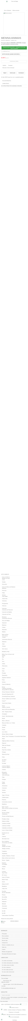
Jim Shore (4, 759)
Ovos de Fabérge (6, 620)
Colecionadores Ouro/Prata (8, 915)
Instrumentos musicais (7, 801)
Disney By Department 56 (7, 694)
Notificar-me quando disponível (11, 54)
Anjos (3, 644)
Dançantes (4, 629)
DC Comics (4, 875)
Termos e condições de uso (8, 945)
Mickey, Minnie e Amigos (7, 734)
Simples (4, 582)
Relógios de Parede (6, 846)
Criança (3, 627)
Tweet (5, 73)
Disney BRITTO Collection (8, 689)
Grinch (3, 881)
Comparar (10, 65)
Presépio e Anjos (5, 819)
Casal (3, 668)
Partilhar (12, 73)
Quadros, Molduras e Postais (8, 855)
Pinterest (21, 73)
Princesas (4, 590)
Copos (3, 834)
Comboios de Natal (6, 823)
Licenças (4, 871)
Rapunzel (4, 743)
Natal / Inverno (5, 806)
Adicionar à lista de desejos (8, 67)
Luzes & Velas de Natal (7, 830)
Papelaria (4, 863)
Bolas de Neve (5, 634)
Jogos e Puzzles (5, 795)
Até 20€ (3, 913)
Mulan (3, 738)
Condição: (12, 40)
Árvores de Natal (5, 812)
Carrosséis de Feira (6, 614)
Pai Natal (4, 763)
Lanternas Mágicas (6, 766)
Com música (5, 635)
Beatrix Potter (5, 879)
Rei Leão (4, 747)
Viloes (3, 757)
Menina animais (14, 921)
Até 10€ (3, 911)
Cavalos (4, 637)
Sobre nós (4, 947)
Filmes (3, 705)
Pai (3, 659)
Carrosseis (4, 788)
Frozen (3, 729)
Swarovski (4, 622)
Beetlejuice (4, 886)
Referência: (3, 40)
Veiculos (4, 792)
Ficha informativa (6, 80)
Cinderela (4, 725)
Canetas (4, 866)
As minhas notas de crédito (8, 965)
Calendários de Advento (7, 828)
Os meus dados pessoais (7, 969)
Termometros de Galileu (7, 842)
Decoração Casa (5, 838)
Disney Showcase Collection (8, 692)
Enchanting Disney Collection (8, 696)
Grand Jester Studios (6, 703)
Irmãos (3, 663)
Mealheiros (4, 804)
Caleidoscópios (5, 797)
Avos (3, 661)
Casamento (4, 908)
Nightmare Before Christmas (8, 740)
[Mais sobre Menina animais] (5, 922)
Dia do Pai (4, 899)
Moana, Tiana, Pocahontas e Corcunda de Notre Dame (14, 736)
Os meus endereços (6, 967)
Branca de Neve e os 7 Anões (8, 723)
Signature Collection (6, 677)
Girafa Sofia (4, 598)
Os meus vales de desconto (8, 971)
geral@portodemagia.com (10, 988)
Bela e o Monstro (5, 720)
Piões (3, 777)
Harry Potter (4, 872)
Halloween (4, 901)
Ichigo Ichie (4, 888)
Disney (3, 687)
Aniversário (4, 906)
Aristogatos (4, 714)
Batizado (4, 903)
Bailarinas (4, 588)
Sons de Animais (5, 775)
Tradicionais (4, 773)
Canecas (4, 836)
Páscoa (3, 894)
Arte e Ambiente (5, 841)
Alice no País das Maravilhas (8, 709)
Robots (3, 783)
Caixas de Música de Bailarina (8, 587)
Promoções (4, 933)
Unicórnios (4, 600)
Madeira (4, 631)
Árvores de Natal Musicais (8, 816)
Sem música (5, 648)
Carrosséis (4, 608)
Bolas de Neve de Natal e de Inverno (10, 808)
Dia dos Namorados (6, 892)
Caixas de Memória (6, 684)
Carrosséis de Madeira (7, 612)
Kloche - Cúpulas (5, 860)
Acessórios (4, 584)
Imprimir (4, 65)
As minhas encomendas (7, 960)
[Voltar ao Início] (1, 10)
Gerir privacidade (4, 1001)
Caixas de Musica (6, 577)
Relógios (4, 845)
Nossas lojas (5, 940)
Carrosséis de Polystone (7, 609)
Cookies (3, 949)
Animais (4, 595)
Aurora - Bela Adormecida (7, 716)
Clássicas (4, 605)
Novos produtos (5, 936)
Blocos (3, 868)
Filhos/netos (4, 666)
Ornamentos (4, 675)
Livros (3, 579)
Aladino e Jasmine (6, 707)
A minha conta (4, 957)
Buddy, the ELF (5, 884)
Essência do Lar (5, 832)
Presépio (4, 673)
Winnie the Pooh (5, 754)
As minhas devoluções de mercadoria (10, 962)
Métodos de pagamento (7, 951)
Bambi (3, 718)
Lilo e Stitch (4, 731)
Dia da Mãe (4, 897)
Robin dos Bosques (6, 745)
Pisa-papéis (4, 864)
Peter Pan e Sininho (6, 749)
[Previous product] (25, 10)
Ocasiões (4, 891)
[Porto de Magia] (14, 4)
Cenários (4, 769)
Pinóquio (4, 752)
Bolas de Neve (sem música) (8, 858)
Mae (3, 657)
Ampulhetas (4, 853)
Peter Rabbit (5, 596)
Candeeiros (4, 851)
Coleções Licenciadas (6, 688)
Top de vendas (5, 938)
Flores (3, 679)
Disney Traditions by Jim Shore (9, 698)
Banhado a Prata (5, 651)
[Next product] (26, 10)
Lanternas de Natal (6, 825)
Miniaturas (4, 617)
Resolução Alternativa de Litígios (9, 953)
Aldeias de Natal (5, 821)
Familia (3, 655)
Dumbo (3, 727)
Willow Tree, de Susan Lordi (8, 654)
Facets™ (4, 701)
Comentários (5, 83)
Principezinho (5, 603)
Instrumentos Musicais (7, 618)
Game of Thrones (6, 877)
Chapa (3, 782)
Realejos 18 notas (6, 578)
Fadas (3, 592)
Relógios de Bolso (6, 848)
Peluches (4, 799)
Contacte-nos (5, 942)
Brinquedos (4, 772)
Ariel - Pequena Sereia (7, 711)
